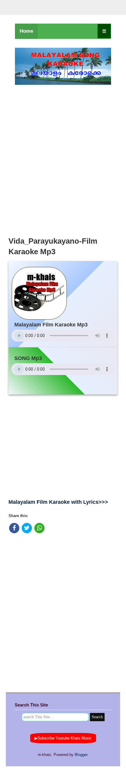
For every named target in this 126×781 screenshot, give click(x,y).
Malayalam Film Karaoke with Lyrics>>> (58, 502)
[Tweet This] (27, 528)
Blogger (81, 754)
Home (26, 31)
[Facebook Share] (14, 528)
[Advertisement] (63, 159)
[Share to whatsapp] (39, 528)
